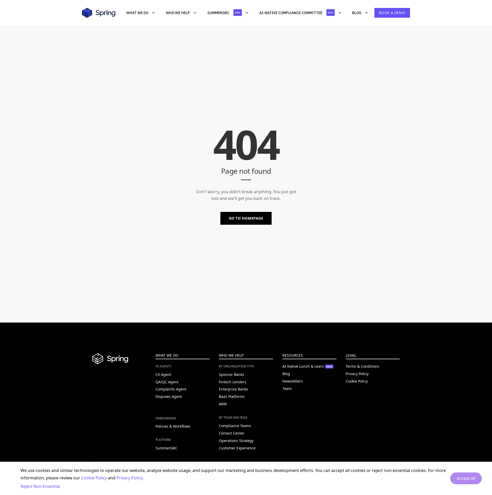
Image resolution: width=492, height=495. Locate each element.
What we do (137, 13)
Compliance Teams (235, 425)
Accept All (466, 478)
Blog (356, 13)
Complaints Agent (171, 389)
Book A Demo (392, 12)
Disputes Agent (169, 396)
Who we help (178, 13)
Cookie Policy (357, 381)
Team (287, 388)
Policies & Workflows (173, 426)
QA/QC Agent (167, 381)
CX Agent (163, 374)
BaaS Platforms (232, 396)
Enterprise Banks (233, 389)
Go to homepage (246, 218)
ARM (223, 403)
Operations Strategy (236, 440)
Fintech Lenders (232, 381)
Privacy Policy (357, 373)
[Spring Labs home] (101, 13)
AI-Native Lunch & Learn (307, 366)
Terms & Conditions (362, 366)
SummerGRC (223, 13)
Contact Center (231, 433)
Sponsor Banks (231, 374)
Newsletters (292, 381)
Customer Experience (237, 448)
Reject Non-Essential (40, 486)
